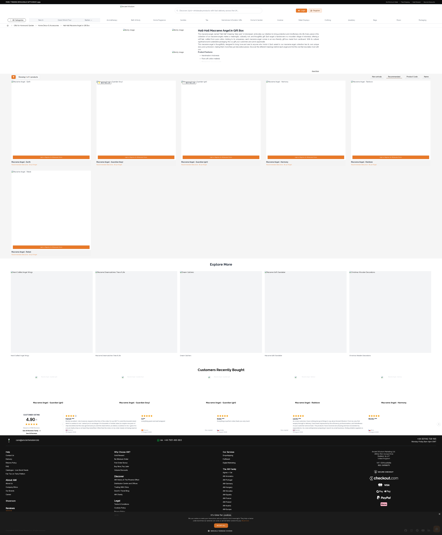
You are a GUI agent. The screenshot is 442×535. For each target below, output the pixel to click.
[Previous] (63, 424)
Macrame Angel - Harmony (393, 403)
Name (426, 77)
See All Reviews (31, 433)
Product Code (412, 77)
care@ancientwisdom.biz (27, 440)
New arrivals (377, 77)
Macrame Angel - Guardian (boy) (134, 403)
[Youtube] (423, 530)
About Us (9, 483)
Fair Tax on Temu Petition (15, 474)
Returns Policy (11, 463)
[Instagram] (411, 530)
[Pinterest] (417, 530)
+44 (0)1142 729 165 (426, 439)
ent (226, 459)
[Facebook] (405, 530)
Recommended (394, 77)
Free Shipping (405, 2)
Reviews (10, 508)
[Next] (439, 424)
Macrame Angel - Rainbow (307, 403)
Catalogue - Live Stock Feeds (17, 470)
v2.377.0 (227, 534)
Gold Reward (417, 2)
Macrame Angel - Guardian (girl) (48, 403)
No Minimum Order (392, 2)
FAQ (7, 466)
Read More (315, 71)
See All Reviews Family (30, 431)
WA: (171, 440)
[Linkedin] (428, 530)
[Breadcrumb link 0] (8, 25)
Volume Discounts (429, 2)
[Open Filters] (14, 77)
